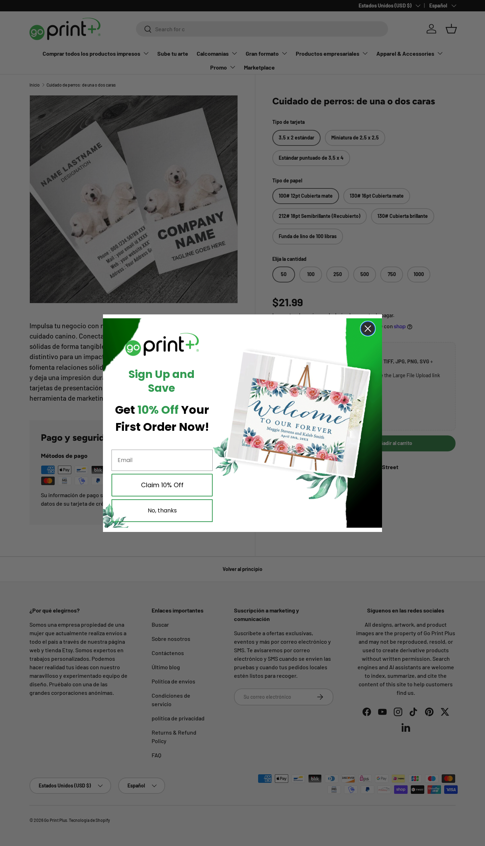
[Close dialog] (368, 329)
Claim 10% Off (162, 484)
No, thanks (162, 510)
